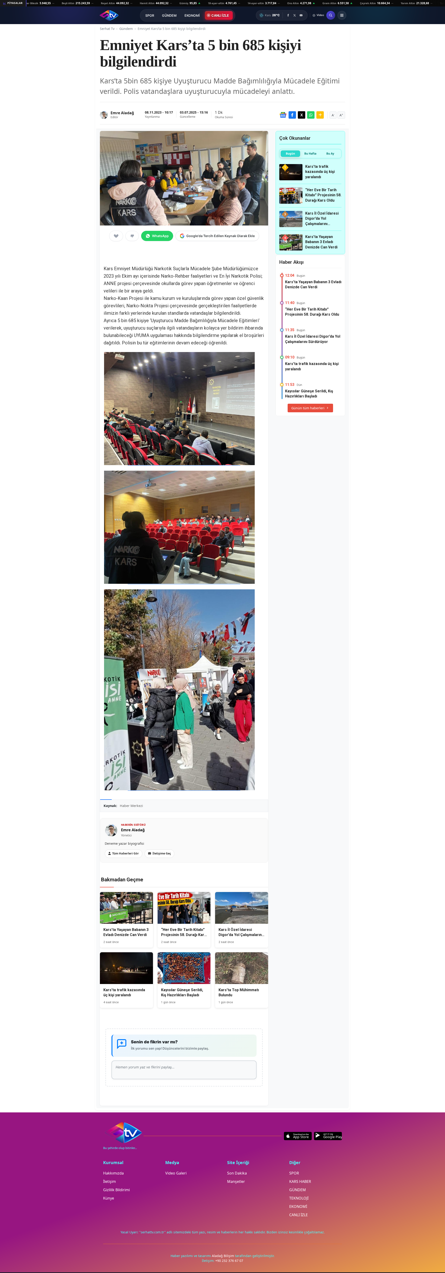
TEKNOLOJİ (298, 1198)
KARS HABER (300, 1181)
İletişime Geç (162, 853)
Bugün (290, 154)
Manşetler (236, 1181)
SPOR (149, 15)
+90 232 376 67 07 (229, 1260)
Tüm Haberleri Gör (125, 853)
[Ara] (330, 15)
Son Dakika (237, 1173)
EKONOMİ (192, 15)
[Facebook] (288, 15)
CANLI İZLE (220, 15)
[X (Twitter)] (295, 15)
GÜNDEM (169, 15)
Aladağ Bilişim (223, 1256)
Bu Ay (330, 154)
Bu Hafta (310, 154)
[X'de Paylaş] (301, 115)
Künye (108, 1198)
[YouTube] (301, 15)
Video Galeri (176, 1173)
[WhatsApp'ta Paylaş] (311, 115)
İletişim (109, 1181)
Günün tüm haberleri (307, 408)
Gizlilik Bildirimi (116, 1189)
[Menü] (341, 15)
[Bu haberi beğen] (116, 236)
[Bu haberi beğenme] (132, 236)
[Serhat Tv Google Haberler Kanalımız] (283, 115)
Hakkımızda (113, 1173)
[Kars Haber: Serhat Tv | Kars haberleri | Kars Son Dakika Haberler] (109, 15)
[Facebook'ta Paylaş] (292, 115)
